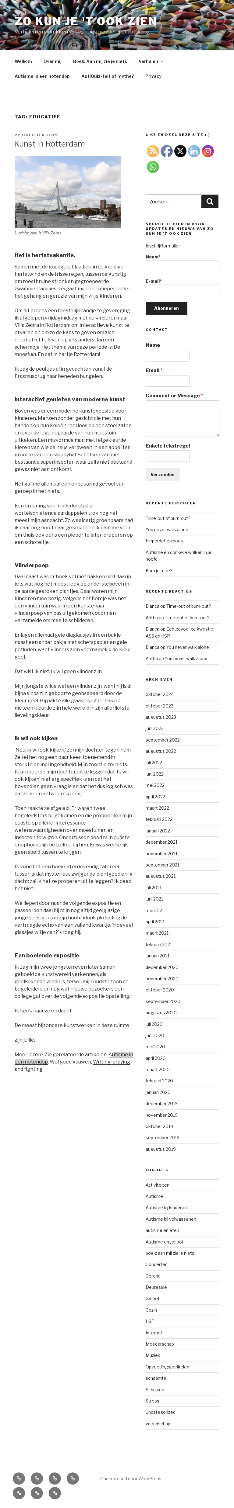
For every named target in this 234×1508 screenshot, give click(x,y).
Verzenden (163, 474)
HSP (150, 1321)
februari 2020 (159, 1080)
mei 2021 (155, 910)
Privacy (153, 76)
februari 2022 (159, 819)
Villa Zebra (27, 325)
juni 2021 (154, 898)
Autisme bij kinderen (166, 1207)
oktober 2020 (160, 989)
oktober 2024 (160, 694)
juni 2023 (155, 728)
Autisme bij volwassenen (171, 1219)
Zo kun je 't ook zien (86, 21)
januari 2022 (158, 830)
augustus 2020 (161, 1012)
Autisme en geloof (164, 1241)
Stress (152, 1400)
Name (153, 345)
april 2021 (155, 921)
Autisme (154, 1196)
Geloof (152, 1298)
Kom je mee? (159, 570)
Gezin (151, 1310)
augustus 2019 (161, 1149)
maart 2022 (157, 808)
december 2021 (161, 842)
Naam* (153, 256)
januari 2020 (158, 1092)
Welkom (23, 61)
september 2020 (163, 1001)
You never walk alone (167, 529)
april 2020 (156, 1058)
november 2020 (162, 978)
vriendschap (158, 1423)
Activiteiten (157, 1185)
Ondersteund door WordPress (130, 1478)
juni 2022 (155, 773)
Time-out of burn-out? (168, 518)
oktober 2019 (159, 1126)
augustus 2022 (161, 751)
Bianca (152, 606)
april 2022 (155, 796)
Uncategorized (161, 1412)
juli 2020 (154, 1024)
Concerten (157, 1264)
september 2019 (162, 1137)
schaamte (156, 1378)
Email (154, 370)
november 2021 (161, 853)
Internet (154, 1332)
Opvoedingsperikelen (167, 1366)
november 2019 (162, 1115)
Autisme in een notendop (42, 76)
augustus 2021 (161, 876)
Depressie (156, 1287)
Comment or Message (174, 396)
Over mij (53, 61)
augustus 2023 (161, 717)
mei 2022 (155, 785)
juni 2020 (155, 1035)
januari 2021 (157, 955)
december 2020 (162, 967)
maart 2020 (158, 1069)
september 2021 (162, 864)
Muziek (153, 1355)
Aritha (152, 617)
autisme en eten (162, 1230)
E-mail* (154, 281)
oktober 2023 (159, 705)
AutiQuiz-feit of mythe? (107, 76)
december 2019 (162, 1103)
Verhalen (148, 61)
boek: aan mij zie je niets (170, 1253)
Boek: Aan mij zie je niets (100, 61)
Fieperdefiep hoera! (166, 540)
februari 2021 (159, 944)
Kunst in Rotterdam (49, 143)
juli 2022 (154, 762)
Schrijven (155, 1389)
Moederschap (160, 1344)
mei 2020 (155, 1046)
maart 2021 (157, 933)
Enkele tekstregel (168, 446)
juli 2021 (153, 887)
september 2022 (163, 739)
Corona (153, 1275)
